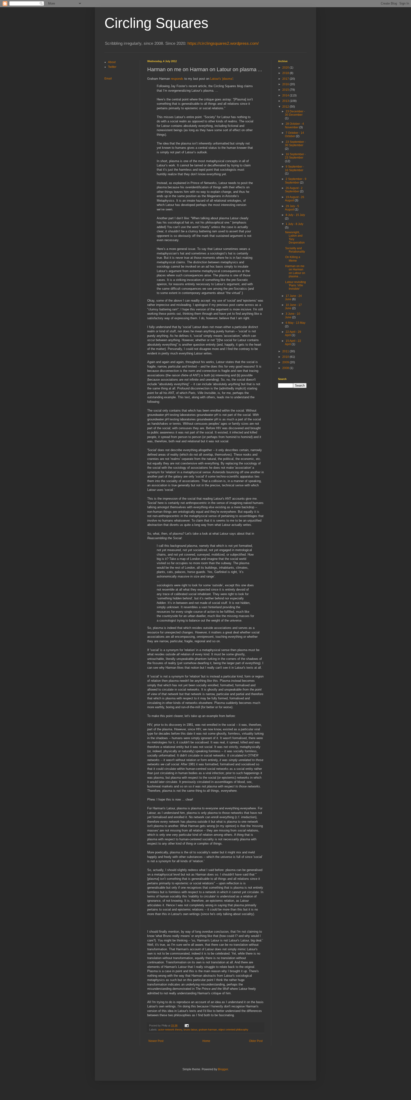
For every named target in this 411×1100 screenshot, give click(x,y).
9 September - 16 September (294, 168)
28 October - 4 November (294, 125)
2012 (286, 106)
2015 (286, 89)
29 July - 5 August (292, 207)
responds (177, 78)
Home (206, 1041)
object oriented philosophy (233, 1029)
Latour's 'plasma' (221, 78)
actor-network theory (170, 1029)
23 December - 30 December (295, 113)
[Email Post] (186, 1025)
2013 (286, 101)
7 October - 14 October (294, 134)
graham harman (208, 1029)
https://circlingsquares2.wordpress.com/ (223, 43)
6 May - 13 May (295, 322)
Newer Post (155, 1041)
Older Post (256, 1041)
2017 (286, 78)
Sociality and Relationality (295, 250)
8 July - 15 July (295, 215)
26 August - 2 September (294, 189)
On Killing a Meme (292, 258)
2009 (286, 362)
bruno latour (190, 1029)
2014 (286, 95)
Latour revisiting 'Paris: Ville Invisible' (295, 285)
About (112, 62)
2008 (286, 368)
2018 (286, 73)
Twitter (112, 67)
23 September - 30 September (295, 143)
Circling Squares (156, 23)
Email (108, 78)
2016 (286, 84)
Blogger (223, 1069)
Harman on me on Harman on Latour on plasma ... (295, 271)
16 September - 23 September (295, 156)
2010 (286, 356)
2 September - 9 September (295, 180)
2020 (286, 67)
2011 (286, 351)
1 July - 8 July (294, 224)
